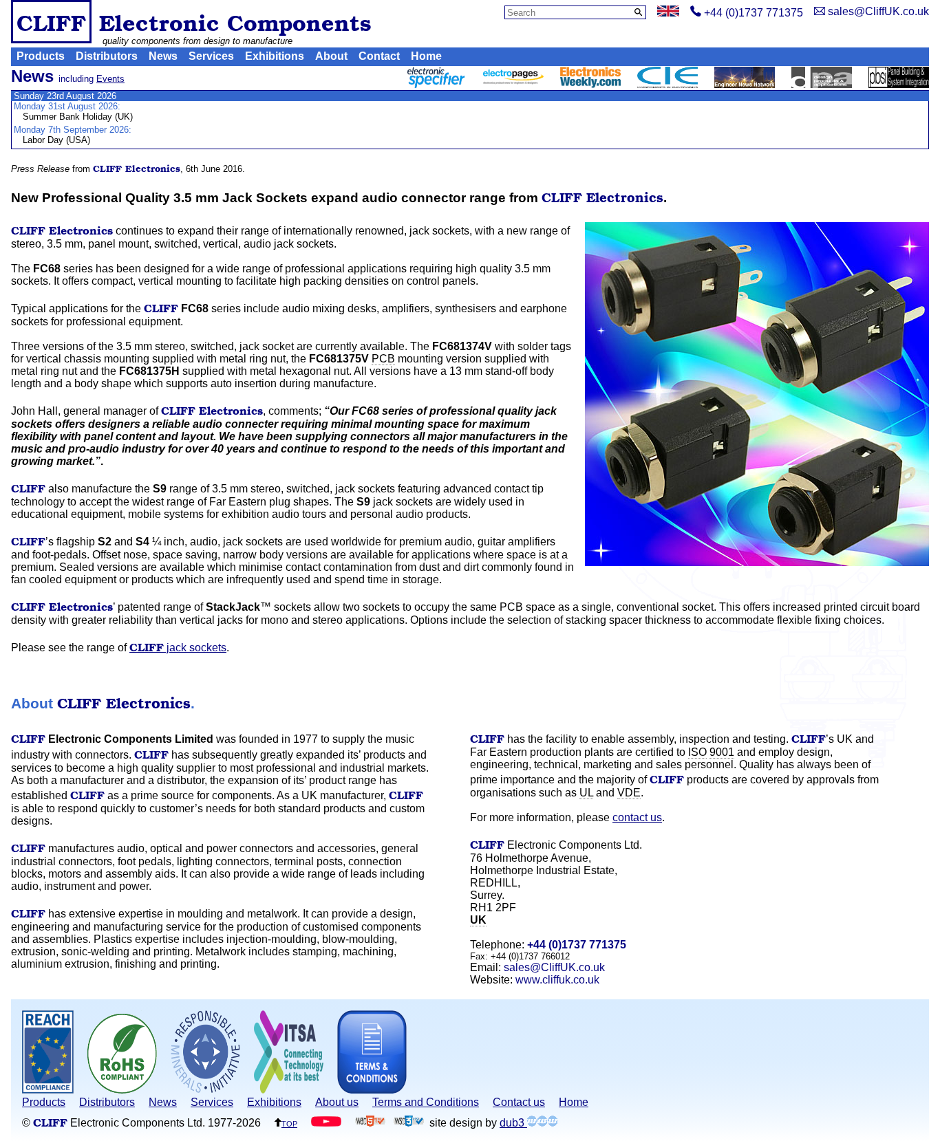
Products (41, 56)
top (289, 1123)
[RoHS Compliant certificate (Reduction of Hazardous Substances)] (122, 1090)
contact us (637, 817)
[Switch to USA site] (668, 13)
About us (337, 1102)
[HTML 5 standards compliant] (370, 1123)
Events (110, 79)
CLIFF (51, 22)
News (163, 56)
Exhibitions (274, 56)
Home (426, 56)
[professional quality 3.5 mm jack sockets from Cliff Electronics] (757, 395)
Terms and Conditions (425, 1102)
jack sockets (177, 647)
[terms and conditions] (372, 1090)
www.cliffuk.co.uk (557, 980)
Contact (379, 56)
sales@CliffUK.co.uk (554, 967)
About (331, 56)
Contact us (519, 1102)
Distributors (107, 56)
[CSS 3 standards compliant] (409, 1123)
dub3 (513, 1123)
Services (211, 56)
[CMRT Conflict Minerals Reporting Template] (205, 1090)
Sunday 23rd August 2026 (65, 96)
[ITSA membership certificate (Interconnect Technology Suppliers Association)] (288, 1090)
